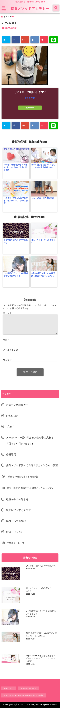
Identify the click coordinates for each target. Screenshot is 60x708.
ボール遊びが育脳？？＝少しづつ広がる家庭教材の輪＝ (43, 166)
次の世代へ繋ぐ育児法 (18, 510)
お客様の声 (12, 415)
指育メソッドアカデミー (30, 8)
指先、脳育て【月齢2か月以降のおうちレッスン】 (31, 488)
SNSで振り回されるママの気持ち (16, 241)
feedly (31, 107)
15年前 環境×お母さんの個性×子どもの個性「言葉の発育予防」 (15, 167)
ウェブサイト (9, 359)
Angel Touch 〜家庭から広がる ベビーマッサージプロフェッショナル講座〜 (41, 658)
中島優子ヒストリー (16, 543)
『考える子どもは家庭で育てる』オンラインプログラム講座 (16, 200)
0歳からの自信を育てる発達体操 (22, 476)
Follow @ (30, 97)
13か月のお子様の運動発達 (42, 198)
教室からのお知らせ (17, 499)
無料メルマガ (8, 688)
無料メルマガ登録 (16, 520)
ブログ (10, 426)
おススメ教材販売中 (17, 404)
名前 (6, 339)
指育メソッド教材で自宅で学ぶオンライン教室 (32, 465)
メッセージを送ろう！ (28, 688)
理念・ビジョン (14, 531)
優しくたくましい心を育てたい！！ (43, 241)
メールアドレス (11, 349)
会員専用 (11, 454)
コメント (7, 313)
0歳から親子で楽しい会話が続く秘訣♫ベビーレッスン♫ (43, 274)
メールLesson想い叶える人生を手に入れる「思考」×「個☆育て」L (30, 440)
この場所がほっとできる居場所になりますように (16, 274)
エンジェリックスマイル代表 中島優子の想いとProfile (23, 695)
